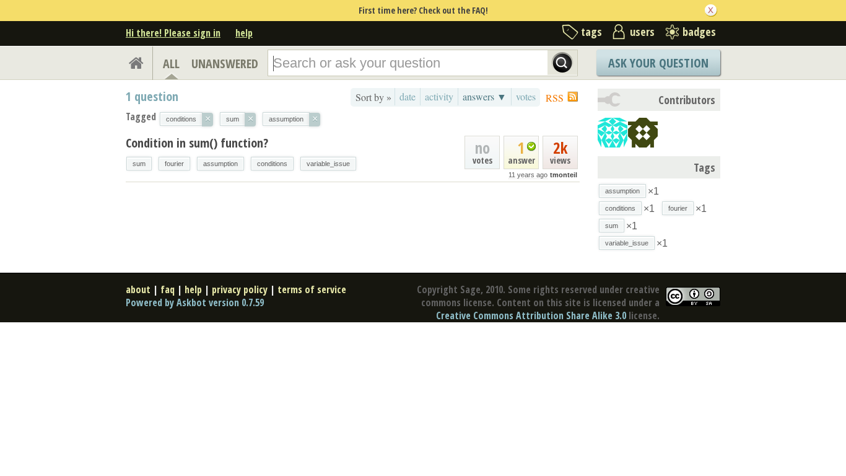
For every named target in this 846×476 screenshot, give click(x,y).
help (244, 33)
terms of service (311, 289)
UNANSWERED (224, 63)
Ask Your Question (658, 63)
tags (591, 31)
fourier (174, 163)
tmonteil (563, 174)
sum (139, 163)
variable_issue (328, 163)
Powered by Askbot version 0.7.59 (195, 302)
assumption (220, 163)
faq (167, 289)
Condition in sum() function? (197, 142)
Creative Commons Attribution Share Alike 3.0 (531, 315)
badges (699, 31)
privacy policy (240, 289)
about (138, 289)
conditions (272, 163)
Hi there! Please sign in (173, 33)
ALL (171, 63)
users (642, 31)
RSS (555, 97)
